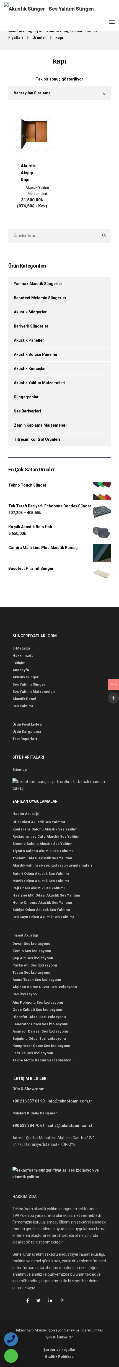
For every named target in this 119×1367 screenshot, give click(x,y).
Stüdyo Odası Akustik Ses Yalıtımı (41, 910)
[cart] (101, 23)
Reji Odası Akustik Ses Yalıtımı (38, 888)
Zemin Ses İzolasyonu (31, 951)
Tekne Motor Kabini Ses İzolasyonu (43, 1060)
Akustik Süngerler (30, 312)
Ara (104, 236)
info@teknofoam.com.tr (70, 1101)
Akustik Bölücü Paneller (36, 354)
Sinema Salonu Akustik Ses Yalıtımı (43, 844)
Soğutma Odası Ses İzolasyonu (39, 1038)
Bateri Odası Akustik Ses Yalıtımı (40, 874)
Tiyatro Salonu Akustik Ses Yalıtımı (42, 851)
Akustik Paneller (29, 340)
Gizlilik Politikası (59, 1357)
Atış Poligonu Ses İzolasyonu (37, 1002)
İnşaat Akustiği (25, 935)
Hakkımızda (22, 655)
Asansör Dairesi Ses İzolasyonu (40, 1031)
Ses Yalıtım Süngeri (29, 684)
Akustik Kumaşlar (30, 368)
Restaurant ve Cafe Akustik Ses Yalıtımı (46, 836)
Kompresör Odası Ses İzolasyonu (41, 1046)
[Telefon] (11, 1339)
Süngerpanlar (26, 397)
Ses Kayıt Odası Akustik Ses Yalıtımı (43, 917)
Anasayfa (20, 670)
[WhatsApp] (11, 1356)
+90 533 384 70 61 (28, 1125)
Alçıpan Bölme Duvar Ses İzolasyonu (44, 987)
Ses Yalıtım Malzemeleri (33, 691)
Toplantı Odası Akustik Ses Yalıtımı (42, 858)
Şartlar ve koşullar (59, 1350)
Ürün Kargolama (26, 731)
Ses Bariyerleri (27, 411)
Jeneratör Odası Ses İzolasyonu (40, 1024)
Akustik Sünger (25, 677)
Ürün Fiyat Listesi (27, 724)
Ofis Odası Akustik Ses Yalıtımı (38, 822)
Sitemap (19, 769)
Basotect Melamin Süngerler (40, 298)
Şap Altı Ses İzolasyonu (32, 958)
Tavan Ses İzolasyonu (31, 972)
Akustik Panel (24, 699)
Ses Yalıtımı (22, 706)
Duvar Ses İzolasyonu (31, 943)
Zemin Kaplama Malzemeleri (40, 425)
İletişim (18, 663)
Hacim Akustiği (25, 814)
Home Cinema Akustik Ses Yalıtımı (42, 902)
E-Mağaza (21, 648)
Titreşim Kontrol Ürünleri (37, 439)
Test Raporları (24, 739)
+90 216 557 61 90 (28, 1101)
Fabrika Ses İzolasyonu (32, 1053)
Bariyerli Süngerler (31, 326)
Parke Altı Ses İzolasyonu (34, 965)
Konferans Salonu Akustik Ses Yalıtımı (45, 829)
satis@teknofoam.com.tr (71, 1125)
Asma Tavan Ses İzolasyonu (36, 980)
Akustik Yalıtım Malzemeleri (37, 190)
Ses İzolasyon (24, 994)
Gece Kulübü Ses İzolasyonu (37, 1010)
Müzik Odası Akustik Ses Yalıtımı (40, 881)
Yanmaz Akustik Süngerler (38, 283)
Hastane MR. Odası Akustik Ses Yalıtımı (46, 895)
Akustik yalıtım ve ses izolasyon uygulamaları (52, 865)
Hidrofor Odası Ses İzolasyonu (39, 1017)
